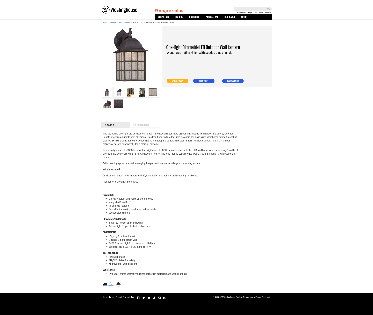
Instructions (233, 81)
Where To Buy (177, 81)
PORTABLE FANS (212, 16)
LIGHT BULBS (194, 16)
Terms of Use (128, 297)
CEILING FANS (163, 16)
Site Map (268, 13)
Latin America (258, 13)
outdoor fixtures (124, 22)
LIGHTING (179, 16)
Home (105, 22)
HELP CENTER (230, 16)
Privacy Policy (115, 297)
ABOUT (244, 16)
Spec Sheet (203, 81)
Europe (249, 13)
